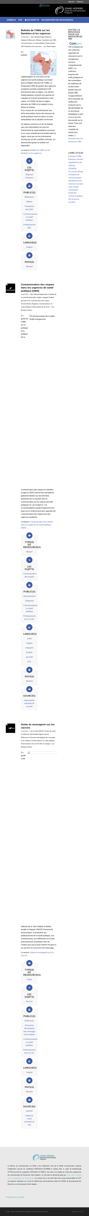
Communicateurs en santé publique (33, 43)
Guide (36, 731)
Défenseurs (31, 40)
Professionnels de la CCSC (40, 307)
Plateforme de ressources (33, 46)
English (51, 297)
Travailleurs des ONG (49, 40)
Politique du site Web (77, 1211)
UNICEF (41, 731)
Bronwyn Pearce (26, 310)
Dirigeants (35, 304)
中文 (28, 301)
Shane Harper (51, 46)
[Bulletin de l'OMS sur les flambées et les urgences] (10, 34)
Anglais (42, 37)
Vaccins (46, 734)
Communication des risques (40, 301)
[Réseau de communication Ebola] (44, 10)
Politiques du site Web (15, 1197)
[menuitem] (71, 1)
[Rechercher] (81, 26)
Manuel (36, 294)
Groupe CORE (76, 156)
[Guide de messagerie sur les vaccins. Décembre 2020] (10, 728)
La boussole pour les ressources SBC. (75, 139)
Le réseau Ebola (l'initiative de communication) (75, 175)
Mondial (37, 37)
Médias (38, 40)
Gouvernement (26, 304)
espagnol (45, 297)
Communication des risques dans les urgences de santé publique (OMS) (37, 287)
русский (24, 301)
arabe (34, 297)
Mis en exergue (45, 744)
